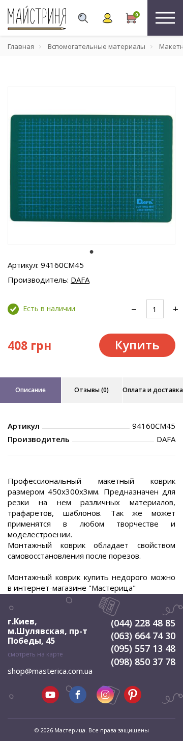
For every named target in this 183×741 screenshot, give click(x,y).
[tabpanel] (91, 165)
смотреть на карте (35, 654)
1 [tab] (91, 251)
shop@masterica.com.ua (50, 671)
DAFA (80, 280)
